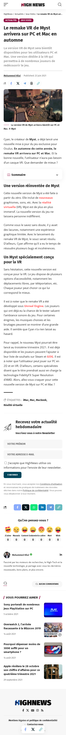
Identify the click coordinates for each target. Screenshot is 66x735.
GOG (50, 356)
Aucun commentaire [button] (49, 584)
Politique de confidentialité (35, 490)
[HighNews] (33, 4)
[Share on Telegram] (25, 83)
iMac (26, 400)
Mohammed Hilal (12, 75)
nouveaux (46, 197)
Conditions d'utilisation (51, 484)
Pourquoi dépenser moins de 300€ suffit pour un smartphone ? (22, 648)
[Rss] (42, 710)
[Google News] (32, 710)
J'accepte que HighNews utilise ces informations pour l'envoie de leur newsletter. (32, 465)
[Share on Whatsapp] (34, 507)
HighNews (8, 14)
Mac (32, 400)
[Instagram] (37, 710)
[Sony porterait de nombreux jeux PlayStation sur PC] (53, 610)
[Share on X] (18, 83)
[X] (27, 710)
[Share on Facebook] (11, 83)
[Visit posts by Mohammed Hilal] (7, 555)
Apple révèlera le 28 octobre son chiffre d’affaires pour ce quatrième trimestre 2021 (22, 670)
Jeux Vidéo (30, 14)
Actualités (19, 14)
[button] (7, 4)
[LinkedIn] (60, 555)
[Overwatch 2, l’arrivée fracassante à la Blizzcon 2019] (53, 630)
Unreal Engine (33, 306)
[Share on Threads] (31, 83)
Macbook (41, 400)
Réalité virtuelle (13, 405)
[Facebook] (23, 710)
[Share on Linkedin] (42, 507)
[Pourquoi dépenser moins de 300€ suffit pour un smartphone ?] (53, 649)
